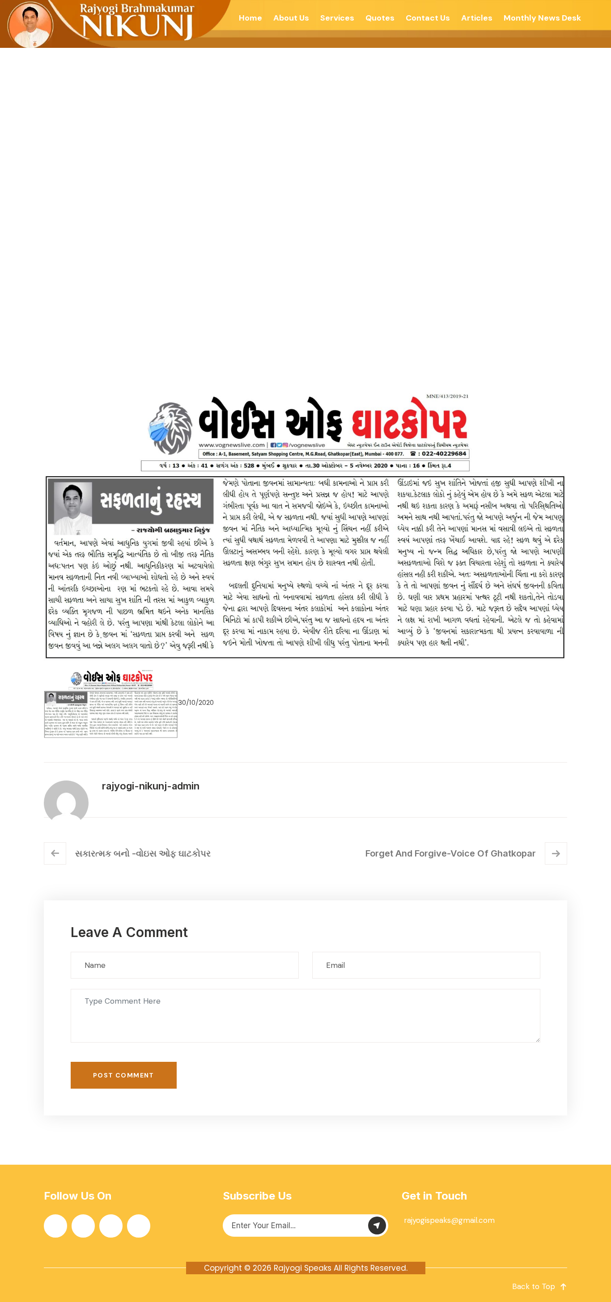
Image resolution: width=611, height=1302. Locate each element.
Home (250, 18)
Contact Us (428, 18)
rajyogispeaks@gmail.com (449, 1220)
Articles (476, 18)
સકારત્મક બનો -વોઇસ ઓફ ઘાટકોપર (143, 853)
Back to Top (533, 1286)
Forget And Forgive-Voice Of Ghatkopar (450, 853)
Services (337, 18)
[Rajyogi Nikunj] (116, 24)
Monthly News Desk (542, 18)
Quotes (380, 18)
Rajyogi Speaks (302, 1268)
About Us (291, 18)
